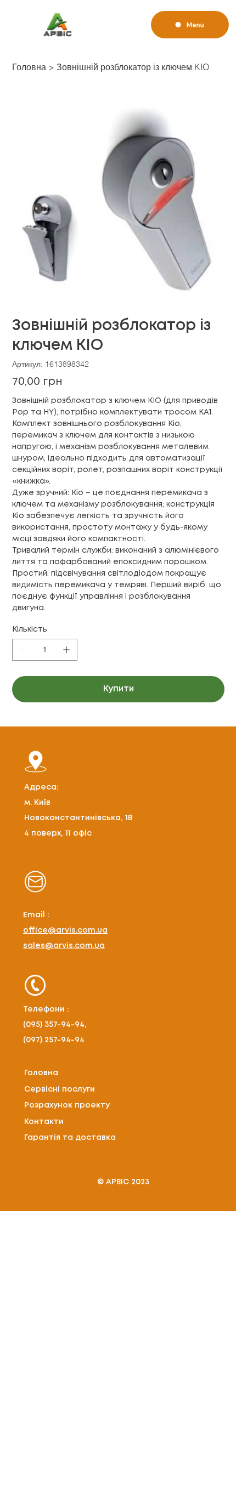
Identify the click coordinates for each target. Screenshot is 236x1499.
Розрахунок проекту (67, 1105)
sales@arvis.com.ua (64, 945)
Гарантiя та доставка (70, 1137)
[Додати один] (66, 650)
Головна (41, 1073)
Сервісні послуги (59, 1089)
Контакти (44, 1121)
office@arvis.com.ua (65, 930)
